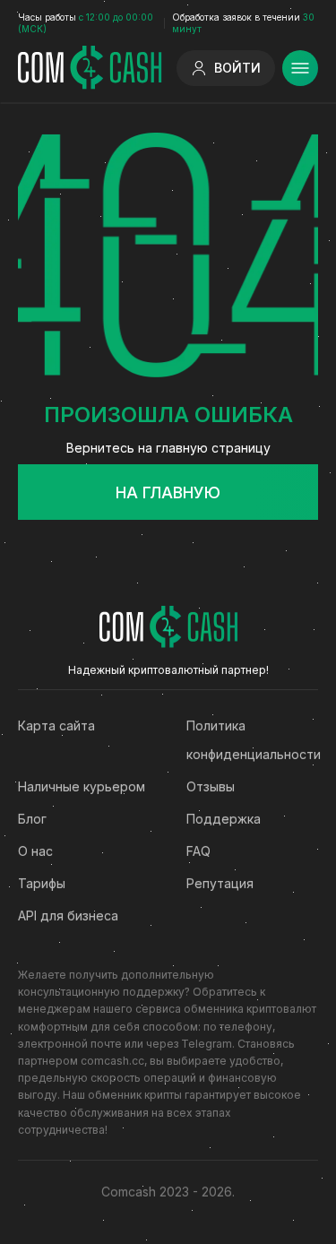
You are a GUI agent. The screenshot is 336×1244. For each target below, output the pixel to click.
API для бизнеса (68, 915)
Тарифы (41, 883)
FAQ (198, 851)
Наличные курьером (81, 786)
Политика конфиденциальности (252, 740)
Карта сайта (56, 725)
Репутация (220, 883)
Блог (32, 818)
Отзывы (210, 786)
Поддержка (223, 818)
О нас (35, 851)
